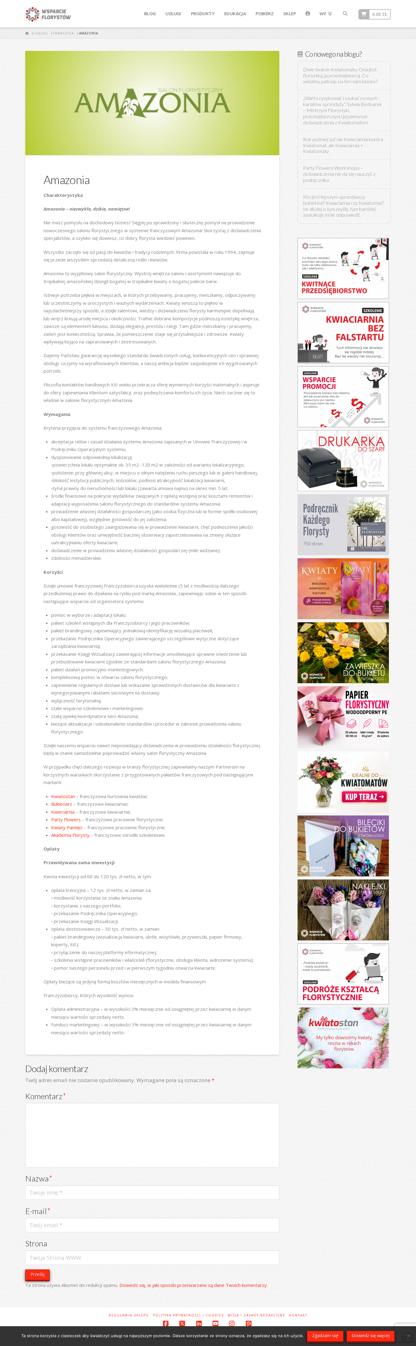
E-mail (38, 1211)
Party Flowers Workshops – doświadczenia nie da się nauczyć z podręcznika (339, 174)
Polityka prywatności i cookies (188, 1315)
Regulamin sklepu (129, 1315)
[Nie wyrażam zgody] (408, 1336)
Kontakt (298, 1315)
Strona (36, 1243)
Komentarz (45, 1096)
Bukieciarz (61, 804)
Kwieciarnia (63, 812)
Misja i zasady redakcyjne (256, 1315)
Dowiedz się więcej (371, 1335)
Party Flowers (66, 819)
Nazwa (38, 1178)
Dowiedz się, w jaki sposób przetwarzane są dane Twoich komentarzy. (193, 1285)
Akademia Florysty (70, 835)
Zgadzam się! (325, 1335)
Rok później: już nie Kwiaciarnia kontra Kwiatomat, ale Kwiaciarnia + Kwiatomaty (343, 145)
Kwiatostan (63, 796)
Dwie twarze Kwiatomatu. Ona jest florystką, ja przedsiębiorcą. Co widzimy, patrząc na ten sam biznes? (340, 76)
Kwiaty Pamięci (67, 827)
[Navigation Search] (345, 13)
